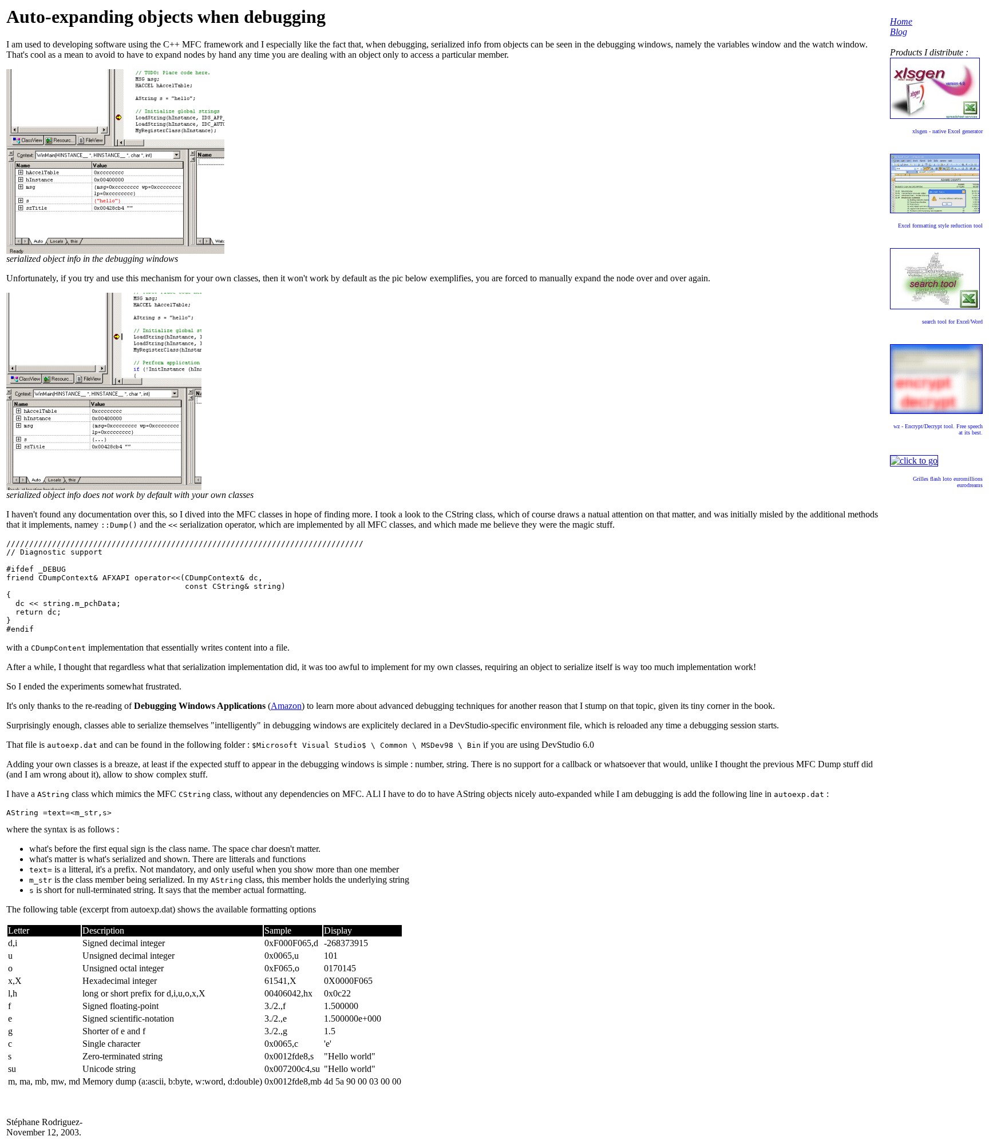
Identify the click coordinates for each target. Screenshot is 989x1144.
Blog (898, 32)
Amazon (286, 706)
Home (901, 21)
